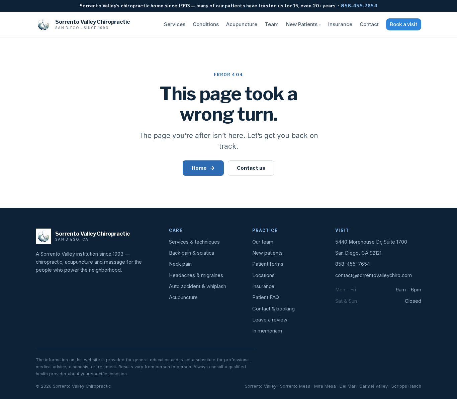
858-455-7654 (359, 5)
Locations (263, 275)
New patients (267, 253)
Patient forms (267, 264)
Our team (262, 242)
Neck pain (180, 264)
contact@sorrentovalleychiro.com (373, 275)
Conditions (206, 24)
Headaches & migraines (196, 275)
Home (203, 168)
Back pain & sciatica (191, 253)
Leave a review (269, 320)
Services (174, 24)
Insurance (340, 24)
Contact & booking (273, 309)
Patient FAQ (265, 297)
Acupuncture (241, 24)
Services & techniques (194, 242)
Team (272, 24)
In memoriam (267, 331)
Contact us (251, 168)
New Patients (303, 24)
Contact (369, 24)
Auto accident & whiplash (197, 286)
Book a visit (404, 24)
